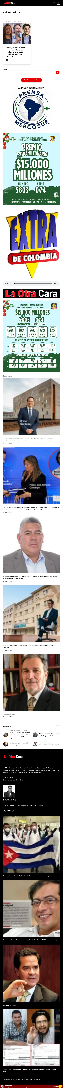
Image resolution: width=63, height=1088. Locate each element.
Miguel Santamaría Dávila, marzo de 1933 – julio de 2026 (49, 735)
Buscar (5, 69)
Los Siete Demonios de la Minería (49, 744)
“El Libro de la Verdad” (9, 714)
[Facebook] (4, 810)
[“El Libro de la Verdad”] (31, 682)
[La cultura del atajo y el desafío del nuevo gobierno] (5, 744)
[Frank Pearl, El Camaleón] (31, 973)
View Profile (6, 802)
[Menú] (58, 3)
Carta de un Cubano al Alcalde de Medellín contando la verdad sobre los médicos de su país (27, 876)
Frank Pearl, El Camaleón (9, 1005)
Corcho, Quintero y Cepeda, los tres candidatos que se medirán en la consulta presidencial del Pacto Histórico (16, 52)
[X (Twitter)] (9, 810)
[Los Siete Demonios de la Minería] (35, 744)
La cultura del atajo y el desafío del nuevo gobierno (19, 744)
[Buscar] (54, 3)
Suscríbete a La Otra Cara (31, 80)
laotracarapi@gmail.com (16, 780)
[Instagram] (13, 810)
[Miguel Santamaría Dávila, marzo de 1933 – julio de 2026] (35, 734)
